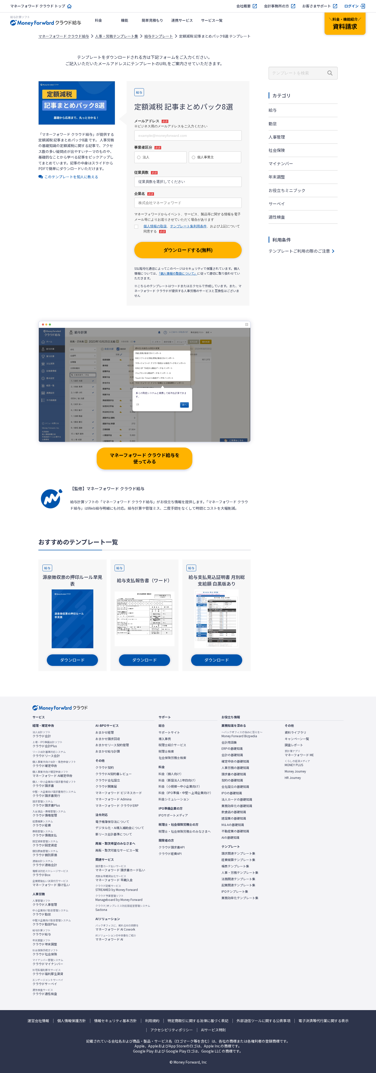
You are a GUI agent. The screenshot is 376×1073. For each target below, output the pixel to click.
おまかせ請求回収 (107, 739)
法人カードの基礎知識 (237, 799)
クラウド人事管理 (44, 903)
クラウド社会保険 (45, 952)
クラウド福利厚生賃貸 (47, 972)
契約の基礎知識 (232, 780)
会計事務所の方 (276, 6)
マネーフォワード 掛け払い (51, 883)
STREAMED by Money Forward (116, 888)
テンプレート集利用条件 (188, 226)
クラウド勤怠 (50, 912)
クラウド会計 (41, 734)
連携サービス (182, 20)
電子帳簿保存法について (112, 822)
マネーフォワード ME (299, 753)
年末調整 (277, 177)
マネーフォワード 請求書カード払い (120, 868)
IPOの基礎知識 (232, 793)
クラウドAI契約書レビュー (113, 774)
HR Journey (293, 778)
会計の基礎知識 (232, 755)
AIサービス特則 (213, 1029)
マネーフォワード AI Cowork (117, 927)
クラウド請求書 (54, 784)
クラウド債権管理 (49, 813)
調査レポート (294, 745)
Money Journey (295, 771)
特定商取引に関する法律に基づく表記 (198, 1020)
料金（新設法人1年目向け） (178, 780)
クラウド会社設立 (107, 780)
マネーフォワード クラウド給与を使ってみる (145, 458)
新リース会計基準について (113, 834)
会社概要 (243, 6)
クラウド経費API (170, 854)
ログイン (351, 6)
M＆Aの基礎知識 (233, 825)
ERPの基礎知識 (232, 748)
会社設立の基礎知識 (235, 787)
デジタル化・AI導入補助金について (119, 828)
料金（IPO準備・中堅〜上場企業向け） (186, 793)
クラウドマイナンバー (47, 962)
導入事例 (165, 739)
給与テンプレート (158, 36)
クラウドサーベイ (47, 982)
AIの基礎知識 (230, 837)
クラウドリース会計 (49, 754)
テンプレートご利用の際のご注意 (299, 251)
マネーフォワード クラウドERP (117, 805)
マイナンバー (281, 163)
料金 (98, 20)
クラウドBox (50, 873)
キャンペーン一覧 (297, 739)
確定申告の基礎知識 (235, 761)
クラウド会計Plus (47, 744)
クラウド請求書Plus (46, 803)
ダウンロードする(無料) (188, 250)
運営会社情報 (38, 1020)
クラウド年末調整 (44, 942)
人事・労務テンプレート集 (116, 36)
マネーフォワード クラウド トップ (37, 6)
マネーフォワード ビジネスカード (118, 793)
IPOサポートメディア (173, 815)
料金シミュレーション (174, 799)
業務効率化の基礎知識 (237, 806)
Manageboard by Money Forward (118, 898)
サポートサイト (169, 732)
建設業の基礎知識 (234, 818)
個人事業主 (205, 157)
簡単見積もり (152, 20)
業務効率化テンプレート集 (240, 898)
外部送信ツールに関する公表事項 (263, 1020)
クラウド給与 (41, 932)
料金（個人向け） (171, 774)
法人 (146, 157)
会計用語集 (229, 742)
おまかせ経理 (104, 732)
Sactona (122, 908)
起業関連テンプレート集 (238, 885)
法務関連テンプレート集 (238, 879)
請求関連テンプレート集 (238, 853)
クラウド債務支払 (44, 833)
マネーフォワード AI (115, 937)
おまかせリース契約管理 (112, 745)
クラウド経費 (42, 823)
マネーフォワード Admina (113, 799)
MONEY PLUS (297, 763)
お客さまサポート (316, 6)
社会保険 (277, 150)
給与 (273, 110)
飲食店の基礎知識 (234, 812)
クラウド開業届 (106, 786)
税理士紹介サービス (172, 745)
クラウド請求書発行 (54, 794)
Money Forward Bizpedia (242, 734)
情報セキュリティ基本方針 (115, 1020)
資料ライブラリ (295, 732)
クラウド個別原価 (45, 853)
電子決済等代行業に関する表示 (323, 1020)
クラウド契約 (104, 767)
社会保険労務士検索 (172, 758)
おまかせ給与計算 (107, 751)
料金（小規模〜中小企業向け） (180, 786)
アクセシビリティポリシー (171, 1029)
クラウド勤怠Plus (51, 922)
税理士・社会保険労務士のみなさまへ (185, 831)
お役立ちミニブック (287, 190)
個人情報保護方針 (71, 1020)
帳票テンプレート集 (235, 866)
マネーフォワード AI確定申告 (52, 774)
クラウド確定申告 (54, 764)
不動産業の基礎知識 (235, 831)
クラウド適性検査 (44, 992)
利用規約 (152, 1020)
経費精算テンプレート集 (238, 860)
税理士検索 (166, 751)
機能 (124, 20)
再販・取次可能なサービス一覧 (116, 850)
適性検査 (277, 217)
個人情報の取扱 (155, 226)
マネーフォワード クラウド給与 (63, 36)
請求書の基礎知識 (234, 774)
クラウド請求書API (172, 847)
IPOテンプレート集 (235, 891)
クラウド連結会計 (44, 863)
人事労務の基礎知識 (235, 768)
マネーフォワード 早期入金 (114, 878)
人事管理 (277, 137)
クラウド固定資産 (45, 843)
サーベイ (277, 203)
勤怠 (273, 123)
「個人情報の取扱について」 (178, 273)
